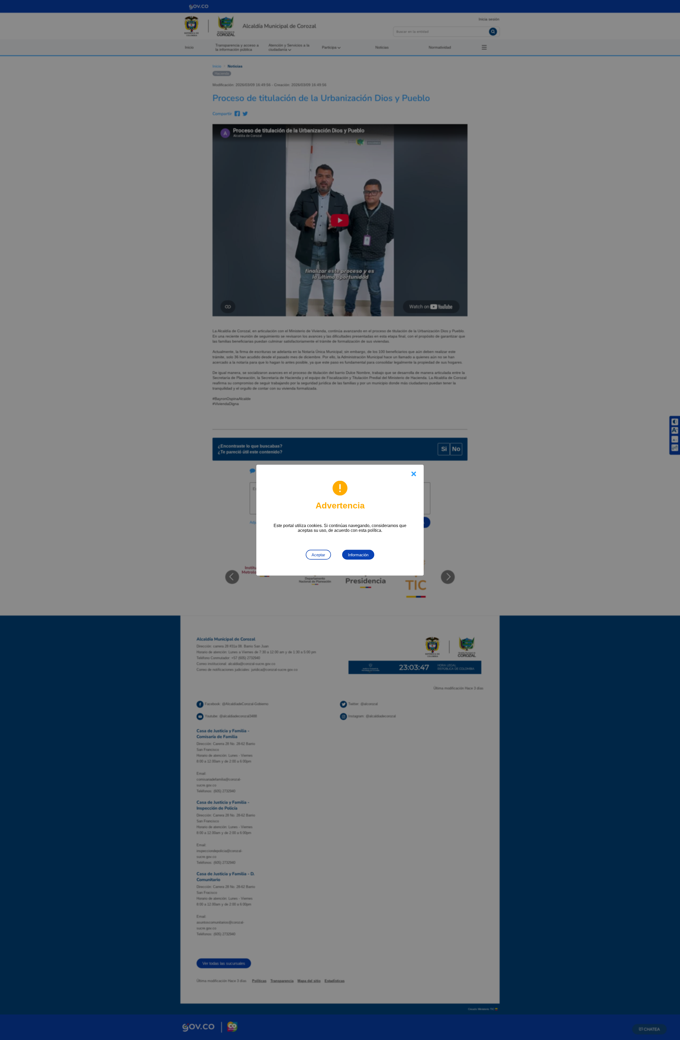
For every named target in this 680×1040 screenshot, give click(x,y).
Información (358, 554)
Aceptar (318, 554)
